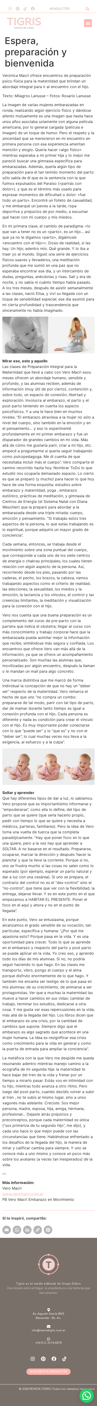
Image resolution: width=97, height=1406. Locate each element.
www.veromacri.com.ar (22, 1193)
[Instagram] (10, 8)
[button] (88, 23)
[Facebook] (32, 8)
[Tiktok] (25, 8)
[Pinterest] (17, 8)
